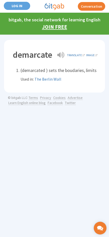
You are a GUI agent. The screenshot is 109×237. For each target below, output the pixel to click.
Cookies (59, 97)
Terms (33, 97)
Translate (74, 55)
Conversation (91, 6)
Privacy (45, 97)
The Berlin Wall (47, 79)
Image (90, 55)
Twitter (70, 102)
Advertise (75, 97)
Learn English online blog (27, 102)
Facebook (55, 102)
